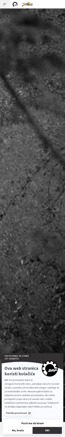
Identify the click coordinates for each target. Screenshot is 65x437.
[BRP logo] (15, 4)
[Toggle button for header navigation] (4, 4)
